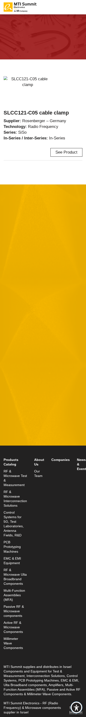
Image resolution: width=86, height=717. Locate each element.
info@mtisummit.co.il (22, 449)
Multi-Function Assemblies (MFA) (14, 595)
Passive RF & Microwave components (14, 611)
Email (9, 283)
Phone (10, 305)
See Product (66, 152)
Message (12, 327)
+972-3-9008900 (25, 438)
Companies (60, 460)
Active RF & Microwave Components (13, 627)
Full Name (13, 260)
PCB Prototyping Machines (12, 546)
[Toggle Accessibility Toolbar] (76, 707)
